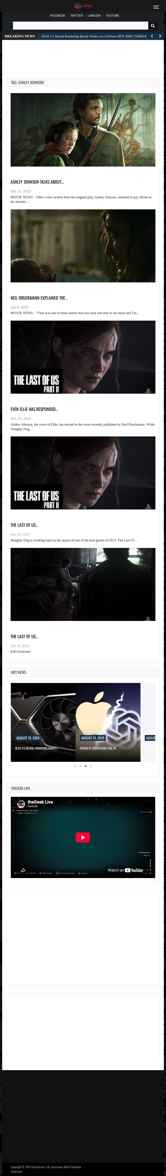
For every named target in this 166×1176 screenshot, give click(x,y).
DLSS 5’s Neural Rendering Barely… (36, 748)
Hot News (18, 672)
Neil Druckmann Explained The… (39, 297)
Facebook (57, 15)
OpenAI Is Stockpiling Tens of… (99, 748)
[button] (75, 766)
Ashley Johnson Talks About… (37, 181)
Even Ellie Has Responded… (34, 409)
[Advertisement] (85, 54)
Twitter (76, 15)
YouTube (112, 15)
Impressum (57, 1167)
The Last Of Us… (24, 525)
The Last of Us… (24, 636)
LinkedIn (94, 15)
